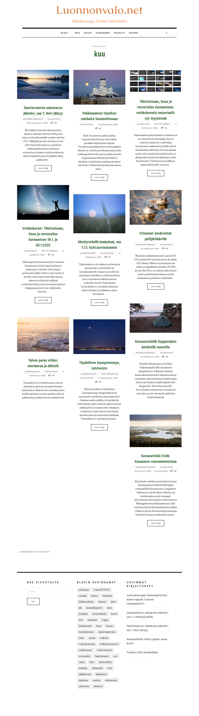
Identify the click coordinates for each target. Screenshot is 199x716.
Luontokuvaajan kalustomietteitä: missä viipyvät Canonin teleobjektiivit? (147, 599)
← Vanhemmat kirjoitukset (33, 552)
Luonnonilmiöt (88, 253)
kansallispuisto (94, 607)
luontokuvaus (86, 631)
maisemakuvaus (107, 631)
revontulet (84, 656)
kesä (109, 607)
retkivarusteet (104, 650)
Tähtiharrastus (109, 374)
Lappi (105, 619)
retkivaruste (85, 650)
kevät (114, 613)
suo (115, 656)
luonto (109, 625)
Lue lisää (43, 168)
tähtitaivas (101, 674)
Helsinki (107, 595)
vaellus (96, 680)
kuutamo (92, 619)
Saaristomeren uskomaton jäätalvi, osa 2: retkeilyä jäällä (148, 614)
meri (81, 637)
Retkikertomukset (33, 119)
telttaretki (97, 668)
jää (80, 607)
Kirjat (88, 33)
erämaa (83, 595)
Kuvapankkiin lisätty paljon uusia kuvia (147, 641)
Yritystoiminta (162, 124)
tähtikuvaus (85, 674)
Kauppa (133, 33)
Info (77, 33)
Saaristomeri (102, 656)
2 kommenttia (161, 471)
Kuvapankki (103, 33)
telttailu (83, 668)
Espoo (94, 595)
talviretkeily (105, 662)
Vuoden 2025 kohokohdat (142, 652)
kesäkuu (83, 613)
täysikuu (83, 680)
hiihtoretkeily (86, 601)
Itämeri (102, 601)
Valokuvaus (54, 119)
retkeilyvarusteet (109, 644)
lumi (98, 625)
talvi (92, 662)
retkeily (104, 637)
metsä (92, 637)
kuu (81, 619)
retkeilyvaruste (87, 644)
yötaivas (98, 686)
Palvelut (119, 33)
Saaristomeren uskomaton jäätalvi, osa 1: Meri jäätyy (148, 628)
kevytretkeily (99, 613)
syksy (82, 662)
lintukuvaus (85, 625)
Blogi (64, 33)
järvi (113, 601)
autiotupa (84, 589)
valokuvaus (111, 680)
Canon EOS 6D (102, 589)
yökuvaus (84, 686)
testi (109, 668)
